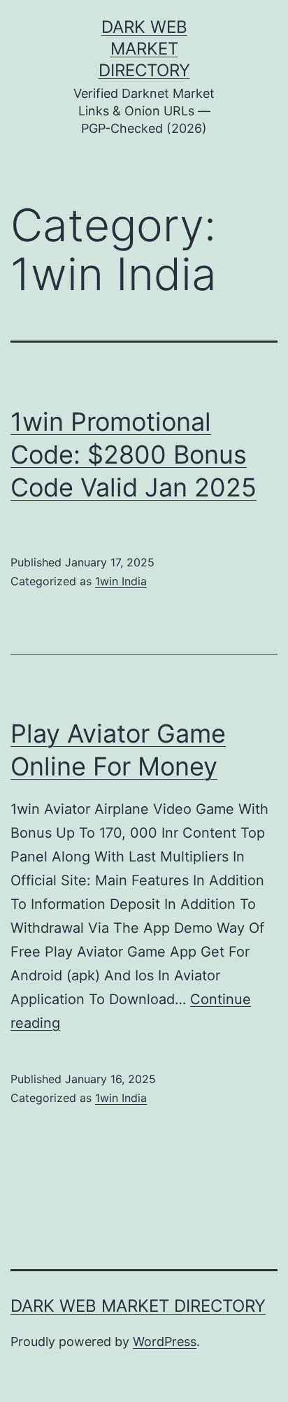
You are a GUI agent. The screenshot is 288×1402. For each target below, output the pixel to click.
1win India (121, 581)
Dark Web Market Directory (144, 48)
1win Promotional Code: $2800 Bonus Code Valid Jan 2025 (133, 454)
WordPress (164, 1341)
